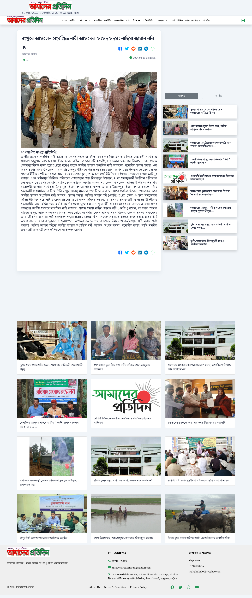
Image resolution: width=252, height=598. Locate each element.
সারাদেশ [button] (84, 20)
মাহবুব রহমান (195, 560)
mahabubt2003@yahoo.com (205, 572)
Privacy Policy (138, 587)
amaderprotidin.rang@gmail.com (131, 568)
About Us (94, 587)
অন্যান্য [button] (161, 20)
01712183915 (119, 561)
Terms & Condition (115, 587)
